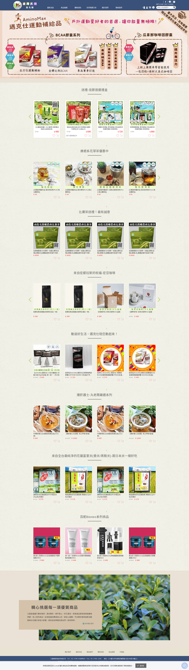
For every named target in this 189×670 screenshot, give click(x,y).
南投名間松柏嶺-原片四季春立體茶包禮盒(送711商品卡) (78, 128)
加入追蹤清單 (54, 135)
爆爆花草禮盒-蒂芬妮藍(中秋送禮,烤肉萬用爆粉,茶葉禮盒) (110, 128)
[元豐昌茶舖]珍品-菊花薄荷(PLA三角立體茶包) (78, 191)
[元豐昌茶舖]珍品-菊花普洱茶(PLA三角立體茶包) (142, 191)
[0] (150, 7)
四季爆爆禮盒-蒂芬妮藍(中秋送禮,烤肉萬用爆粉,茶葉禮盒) (142, 128)
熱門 (157, 4)
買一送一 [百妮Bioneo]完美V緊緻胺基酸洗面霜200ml (78, 557)
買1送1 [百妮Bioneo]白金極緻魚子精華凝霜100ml (46, 557)
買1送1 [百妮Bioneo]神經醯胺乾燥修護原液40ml (110, 557)
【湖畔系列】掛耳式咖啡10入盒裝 (140, 312)
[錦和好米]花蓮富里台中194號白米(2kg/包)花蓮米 (45, 496)
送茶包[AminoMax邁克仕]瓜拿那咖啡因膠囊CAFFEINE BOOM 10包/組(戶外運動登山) (78, 374)
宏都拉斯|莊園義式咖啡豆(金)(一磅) (45, 312)
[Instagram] (174, 2)
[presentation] (30, 116)
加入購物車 (57, 135)
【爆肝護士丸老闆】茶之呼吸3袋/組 (77, 434)
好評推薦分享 (91, 8)
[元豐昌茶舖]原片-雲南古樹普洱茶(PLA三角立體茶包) (110, 191)
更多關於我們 (89, 623)
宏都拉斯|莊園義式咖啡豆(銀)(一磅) (77, 312)
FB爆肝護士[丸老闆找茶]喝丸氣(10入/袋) (46, 435)
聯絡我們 (119, 8)
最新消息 (50, 8)
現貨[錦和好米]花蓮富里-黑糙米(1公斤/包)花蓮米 (78, 496)
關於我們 (105, 8)
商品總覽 (64, 8)
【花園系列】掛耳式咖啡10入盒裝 (108, 312)
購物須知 (78, 8)
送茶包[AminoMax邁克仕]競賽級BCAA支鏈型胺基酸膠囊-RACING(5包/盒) (142, 374)
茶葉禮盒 (170, 4)
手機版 (122, 652)
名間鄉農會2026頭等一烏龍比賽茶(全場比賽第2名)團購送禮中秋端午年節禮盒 (46, 252)
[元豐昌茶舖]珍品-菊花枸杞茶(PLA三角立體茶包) (46, 191)
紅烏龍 (161, 4)
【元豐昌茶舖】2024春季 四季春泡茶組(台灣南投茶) (47, 128)
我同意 (142, 666)
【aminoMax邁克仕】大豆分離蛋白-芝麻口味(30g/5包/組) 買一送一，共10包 (46, 374)
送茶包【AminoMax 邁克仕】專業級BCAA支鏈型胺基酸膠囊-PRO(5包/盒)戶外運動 (110, 374)
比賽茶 (166, 4)
